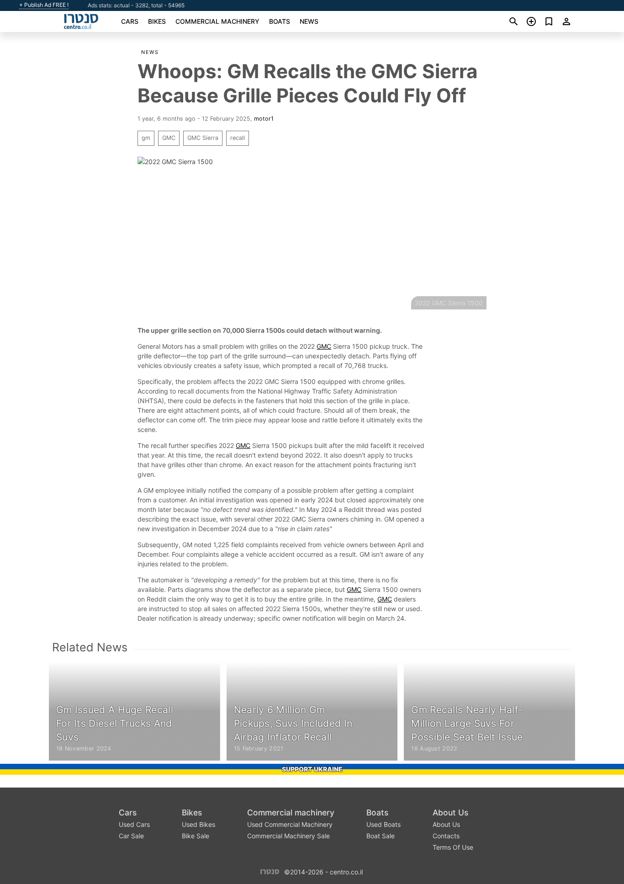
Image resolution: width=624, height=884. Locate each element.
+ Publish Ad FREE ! (44, 5)
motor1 (264, 118)
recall (237, 137)
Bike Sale (195, 836)
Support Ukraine (312, 769)
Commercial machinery (217, 21)
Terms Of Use (453, 847)
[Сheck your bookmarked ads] (549, 21)
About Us (450, 812)
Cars (129, 21)
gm (146, 137)
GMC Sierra (202, 137)
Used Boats (383, 824)
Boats (279, 21)
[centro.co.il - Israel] (270, 871)
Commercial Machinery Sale (288, 836)
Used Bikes (198, 824)
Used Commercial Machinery (290, 824)
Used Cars (134, 824)
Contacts (446, 836)
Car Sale (131, 836)
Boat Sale (380, 836)
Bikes (157, 21)
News (309, 21)
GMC (168, 137)
